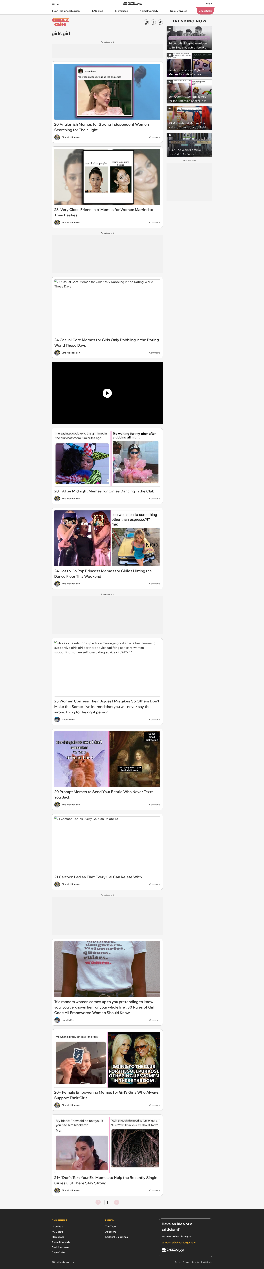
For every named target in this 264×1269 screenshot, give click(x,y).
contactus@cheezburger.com (179, 1242)
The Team (110, 1226)
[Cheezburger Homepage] (133, 3)
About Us (110, 1231)
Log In (209, 3)
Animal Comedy (61, 1242)
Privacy (186, 1262)
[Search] (58, 4)
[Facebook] (153, 22)
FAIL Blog (57, 1231)
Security (195, 1262)
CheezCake (58, 1252)
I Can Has (57, 1226)
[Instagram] (146, 22)
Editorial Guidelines (116, 1236)
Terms (177, 1262)
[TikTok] (160, 22)
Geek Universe (60, 1247)
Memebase (58, 1236)
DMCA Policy (206, 1262)
